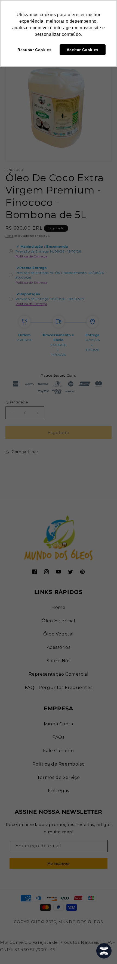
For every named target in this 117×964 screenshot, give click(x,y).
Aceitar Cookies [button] (82, 50)
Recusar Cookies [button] (34, 50)
